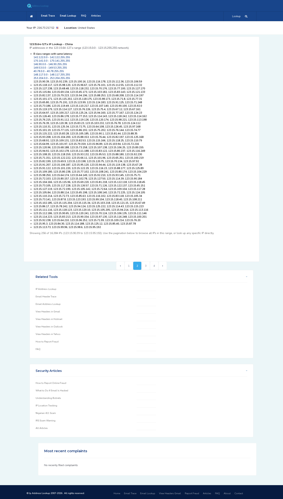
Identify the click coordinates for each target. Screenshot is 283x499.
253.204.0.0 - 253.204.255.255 (51, 78)
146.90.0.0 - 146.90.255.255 (50, 64)
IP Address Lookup (46, 289)
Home (117, 493)
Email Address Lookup (48, 304)
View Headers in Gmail (48, 311)
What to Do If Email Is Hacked (52, 390)
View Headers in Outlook (49, 326)
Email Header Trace (46, 296)
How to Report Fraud (47, 341)
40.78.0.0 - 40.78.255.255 (48, 71)
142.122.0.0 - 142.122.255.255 (51, 57)
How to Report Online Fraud (51, 383)
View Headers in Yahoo (48, 334)
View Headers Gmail (170, 493)
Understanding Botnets (48, 398)
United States (86, 28)
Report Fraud (192, 493)
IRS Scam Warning (45, 420)
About (227, 493)
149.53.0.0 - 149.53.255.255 (50, 68)
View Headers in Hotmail (49, 319)
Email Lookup (68, 16)
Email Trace (48, 16)
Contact (238, 493)
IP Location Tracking (46, 405)
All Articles (42, 428)
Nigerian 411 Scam (46, 413)
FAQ (83, 16)
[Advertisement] (100, 246)
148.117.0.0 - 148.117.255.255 (51, 74)
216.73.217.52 (45, 28)
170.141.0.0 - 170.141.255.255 (51, 61)
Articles (96, 16)
